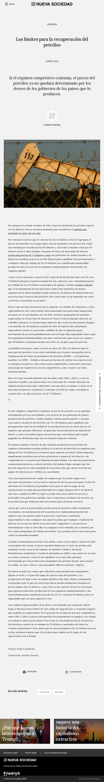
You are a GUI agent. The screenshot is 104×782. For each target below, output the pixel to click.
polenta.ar (95, 779)
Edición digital (31, 753)
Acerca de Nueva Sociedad (55, 753)
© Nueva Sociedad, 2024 (15, 779)
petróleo (59, 692)
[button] (9, 4)
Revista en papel (11, 753)
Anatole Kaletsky (52, 125)
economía (44, 692)
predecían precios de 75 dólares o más (29, 255)
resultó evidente (84, 284)
